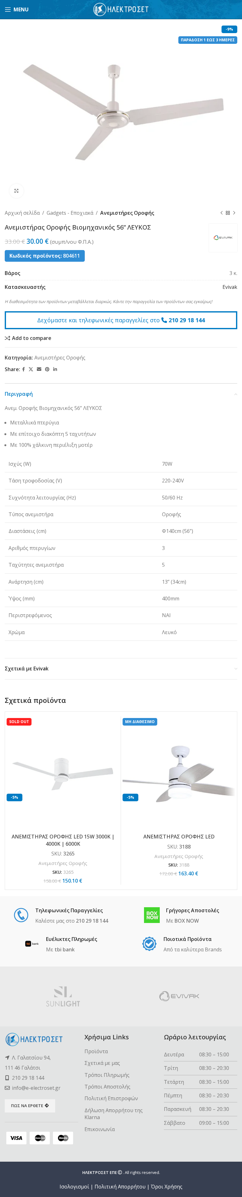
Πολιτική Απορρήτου (120, 1186)
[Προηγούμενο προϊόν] (221, 213)
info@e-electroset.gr (36, 1087)
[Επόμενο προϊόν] (234, 213)
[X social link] (31, 369)
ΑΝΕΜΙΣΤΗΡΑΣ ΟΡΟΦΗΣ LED (179, 836)
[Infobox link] (60, 916)
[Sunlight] (63, 996)
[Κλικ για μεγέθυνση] (16, 191)
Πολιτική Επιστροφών (111, 1098)
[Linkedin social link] (55, 369)
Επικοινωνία (99, 1129)
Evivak (229, 286)
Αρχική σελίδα (22, 212)
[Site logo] (121, 8)
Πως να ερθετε (27, 1105)
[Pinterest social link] (47, 369)
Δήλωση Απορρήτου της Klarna (113, 1114)
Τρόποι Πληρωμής (107, 1074)
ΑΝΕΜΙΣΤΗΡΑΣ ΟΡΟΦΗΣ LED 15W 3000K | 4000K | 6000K (63, 840)
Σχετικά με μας (102, 1063)
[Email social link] (39, 369)
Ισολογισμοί (74, 1186)
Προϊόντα (96, 1051)
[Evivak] (179, 996)
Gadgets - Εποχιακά (70, 212)
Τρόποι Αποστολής (107, 1086)
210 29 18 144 (187, 320)
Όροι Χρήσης (166, 1186)
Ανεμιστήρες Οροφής (127, 212)
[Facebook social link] (23, 369)
